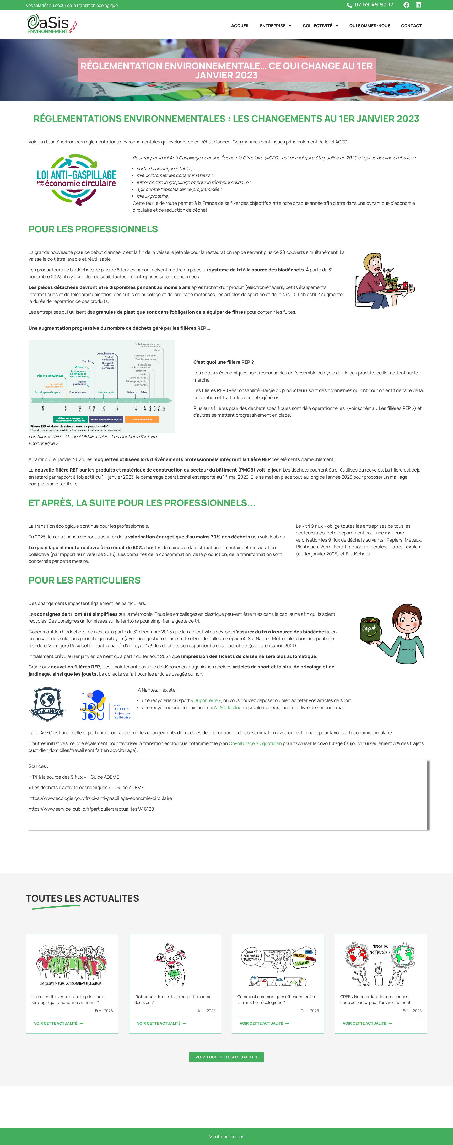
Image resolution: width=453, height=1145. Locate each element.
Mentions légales (226, 1136)
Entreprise (272, 26)
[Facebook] (406, 5)
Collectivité (317, 26)
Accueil (240, 26)
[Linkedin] (418, 5)
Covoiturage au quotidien (255, 743)
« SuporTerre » (206, 700)
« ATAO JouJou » (228, 707)
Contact (411, 26)
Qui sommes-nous (370, 26)
